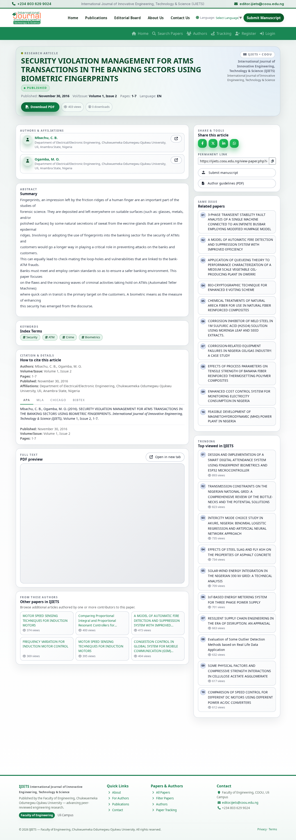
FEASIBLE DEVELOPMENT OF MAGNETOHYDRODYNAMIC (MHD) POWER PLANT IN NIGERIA (240, 416)
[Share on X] (213, 143)
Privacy (262, 829)
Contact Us (180, 17)
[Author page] (176, 138)
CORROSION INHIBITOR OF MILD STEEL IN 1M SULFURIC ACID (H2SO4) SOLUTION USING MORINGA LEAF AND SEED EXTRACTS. (240, 328)
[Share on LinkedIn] (223, 143)
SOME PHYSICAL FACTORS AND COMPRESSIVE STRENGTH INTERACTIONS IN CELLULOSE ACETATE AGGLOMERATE (239, 670)
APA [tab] (26, 400)
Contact (117, 810)
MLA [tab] (40, 400)
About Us (156, 17)
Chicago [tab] (58, 400)
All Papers (162, 792)
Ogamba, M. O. (47, 159)
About (116, 792)
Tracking (223, 33)
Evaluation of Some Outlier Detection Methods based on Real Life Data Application (236, 644)
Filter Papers (164, 798)
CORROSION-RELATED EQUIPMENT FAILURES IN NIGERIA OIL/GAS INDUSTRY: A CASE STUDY (240, 350)
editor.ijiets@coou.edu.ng (262, 4)
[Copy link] (272, 161)
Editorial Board (127, 17)
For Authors (120, 798)
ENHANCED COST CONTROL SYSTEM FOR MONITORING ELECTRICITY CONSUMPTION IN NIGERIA (239, 396)
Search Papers (170, 33)
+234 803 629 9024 (34, 4)
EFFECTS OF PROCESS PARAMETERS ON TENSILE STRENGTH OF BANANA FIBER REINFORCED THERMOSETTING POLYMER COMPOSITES (239, 373)
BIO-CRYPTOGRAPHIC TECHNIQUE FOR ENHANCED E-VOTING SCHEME (237, 287)
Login (270, 33)
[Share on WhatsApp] (234, 143)
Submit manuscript (223, 172)
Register (248, 33)
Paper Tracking (166, 810)
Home (73, 17)
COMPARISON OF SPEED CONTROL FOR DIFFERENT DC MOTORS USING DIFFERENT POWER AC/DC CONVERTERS (240, 697)
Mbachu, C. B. (46, 137)
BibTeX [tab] (79, 400)
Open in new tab (168, 457)
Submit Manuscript (264, 17)
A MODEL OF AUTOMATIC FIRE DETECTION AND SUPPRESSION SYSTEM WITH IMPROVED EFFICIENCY (240, 244)
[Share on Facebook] (202, 143)
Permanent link (213, 154)
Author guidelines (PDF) (226, 183)
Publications (96, 17)
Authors (199, 33)
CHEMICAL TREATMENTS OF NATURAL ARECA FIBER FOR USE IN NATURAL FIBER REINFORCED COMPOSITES (239, 305)
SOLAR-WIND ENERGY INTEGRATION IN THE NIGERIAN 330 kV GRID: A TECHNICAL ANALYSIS (240, 575)
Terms (273, 829)
